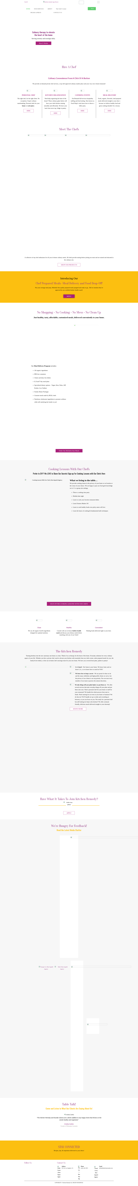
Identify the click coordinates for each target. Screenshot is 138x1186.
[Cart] (81, 2)
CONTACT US (58, 12)
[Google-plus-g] (34, 1167)
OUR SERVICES (39, 9)
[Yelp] (39, 1167)
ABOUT (50, 9)
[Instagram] (30, 1167)
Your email (29, 1155)
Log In (26, 2)
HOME (28, 9)
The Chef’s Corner (61, 9)
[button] (92, 8)
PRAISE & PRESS (36, 12)
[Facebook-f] (25, 1167)
